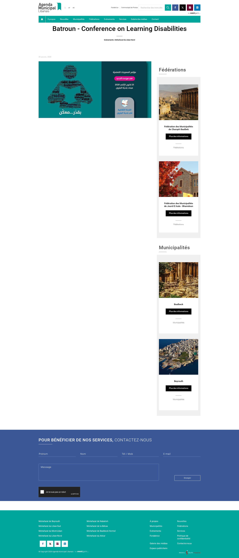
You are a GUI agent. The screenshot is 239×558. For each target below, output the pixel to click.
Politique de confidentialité (183, 537)
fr (65, 8)
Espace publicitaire (158, 548)
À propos (51, 19)
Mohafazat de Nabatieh (97, 521)
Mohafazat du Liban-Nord (50, 536)
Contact (155, 19)
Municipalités (78, 19)
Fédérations (94, 19)
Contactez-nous (184, 543)
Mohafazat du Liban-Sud (50, 526)
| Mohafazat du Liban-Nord (124, 40)
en (74, 8)
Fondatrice (114, 7)
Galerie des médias (139, 19)
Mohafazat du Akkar (96, 536)
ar (69, 8)
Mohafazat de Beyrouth (49, 521)
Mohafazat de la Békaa (97, 526)
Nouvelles (64, 19)
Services (122, 19)
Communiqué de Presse (129, 7)
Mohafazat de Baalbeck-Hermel (101, 531)
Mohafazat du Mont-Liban (50, 531)
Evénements (109, 19)
